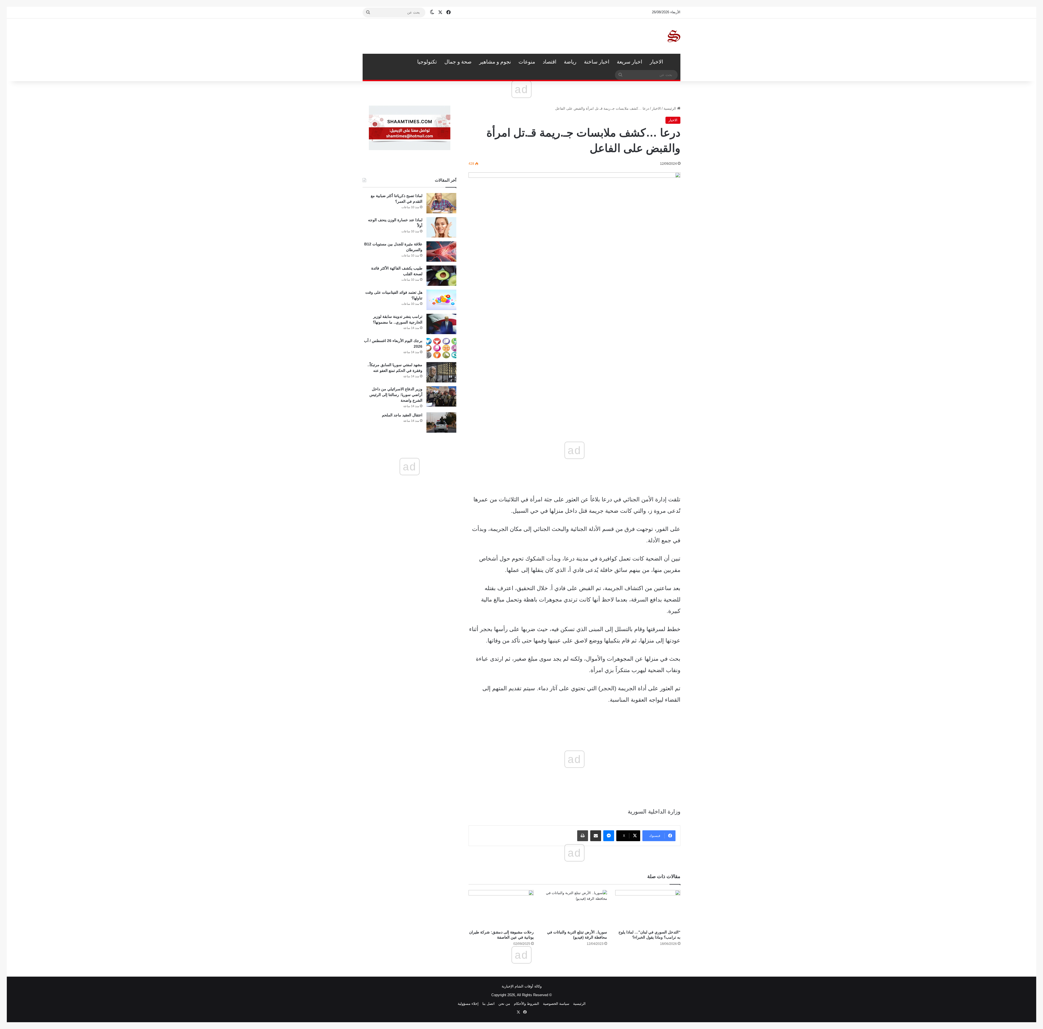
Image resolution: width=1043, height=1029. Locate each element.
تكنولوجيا (427, 62)
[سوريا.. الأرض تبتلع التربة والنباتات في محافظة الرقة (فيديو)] (574, 908)
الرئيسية (673, 62)
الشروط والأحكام (526, 1004)
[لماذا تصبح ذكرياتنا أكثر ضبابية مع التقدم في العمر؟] (441, 203)
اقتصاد (549, 62)
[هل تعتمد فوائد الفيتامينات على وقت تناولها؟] (441, 300)
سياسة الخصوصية (556, 1004)
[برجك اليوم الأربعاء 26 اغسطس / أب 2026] (441, 348)
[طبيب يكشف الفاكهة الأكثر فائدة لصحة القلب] (441, 275)
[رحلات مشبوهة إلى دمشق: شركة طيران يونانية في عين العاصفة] (501, 908)
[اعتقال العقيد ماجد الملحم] (441, 422)
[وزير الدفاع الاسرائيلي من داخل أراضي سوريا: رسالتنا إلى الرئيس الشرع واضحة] (441, 396)
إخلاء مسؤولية (468, 1004)
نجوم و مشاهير (495, 62)
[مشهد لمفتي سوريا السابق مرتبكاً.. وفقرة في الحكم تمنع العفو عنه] (441, 372)
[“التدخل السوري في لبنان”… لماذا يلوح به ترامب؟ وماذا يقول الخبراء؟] (647, 908)
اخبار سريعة (629, 62)
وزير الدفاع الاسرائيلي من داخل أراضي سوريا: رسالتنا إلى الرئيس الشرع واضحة (395, 395)
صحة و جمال (458, 62)
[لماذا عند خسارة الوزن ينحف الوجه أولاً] (441, 227)
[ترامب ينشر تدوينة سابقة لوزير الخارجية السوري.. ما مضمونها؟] (441, 324)
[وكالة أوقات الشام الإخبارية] (673, 36)
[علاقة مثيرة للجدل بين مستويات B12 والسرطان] (441, 251)
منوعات (527, 62)
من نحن (504, 1004)
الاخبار (656, 62)
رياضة (570, 62)
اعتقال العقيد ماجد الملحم (402, 415)
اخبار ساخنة (596, 62)
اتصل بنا (488, 1004)
